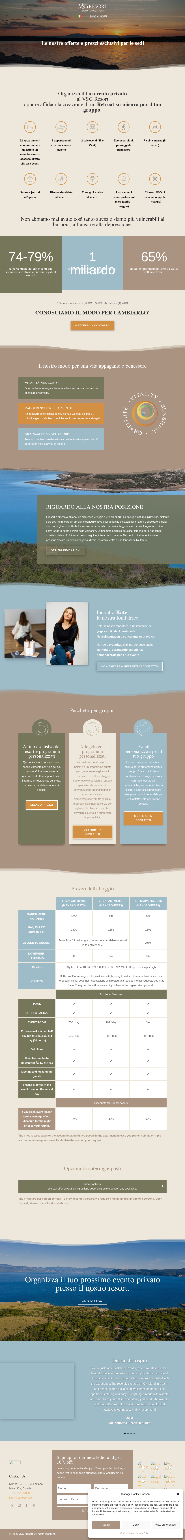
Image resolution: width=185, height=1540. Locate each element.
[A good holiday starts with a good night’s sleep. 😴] (156, 1480)
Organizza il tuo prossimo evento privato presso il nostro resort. (92, 1283)
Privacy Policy (142, 1533)
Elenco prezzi (41, 804)
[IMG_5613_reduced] (37, 1365)
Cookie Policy (127, 1533)
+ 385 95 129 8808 (20, 1493)
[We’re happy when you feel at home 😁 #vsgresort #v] (156, 1467)
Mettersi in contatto (92, 325)
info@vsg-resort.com (21, 1497)
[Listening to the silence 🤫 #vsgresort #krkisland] (143, 1467)
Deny (136, 1524)
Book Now (98, 16)
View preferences (165, 1524)
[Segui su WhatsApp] (12, 1505)
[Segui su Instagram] (19, 1505)
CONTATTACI (92, 1300)
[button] (178, 1494)
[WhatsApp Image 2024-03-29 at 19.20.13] (67, 664)
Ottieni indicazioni (66, 550)
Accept (106, 1524)
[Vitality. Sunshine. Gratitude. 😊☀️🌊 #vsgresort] (170, 1480)
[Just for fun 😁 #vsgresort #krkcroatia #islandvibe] (143, 1480)
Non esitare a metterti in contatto (129, 666)
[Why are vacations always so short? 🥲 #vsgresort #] (170, 1467)
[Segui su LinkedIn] (34, 1505)
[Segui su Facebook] (26, 1505)
